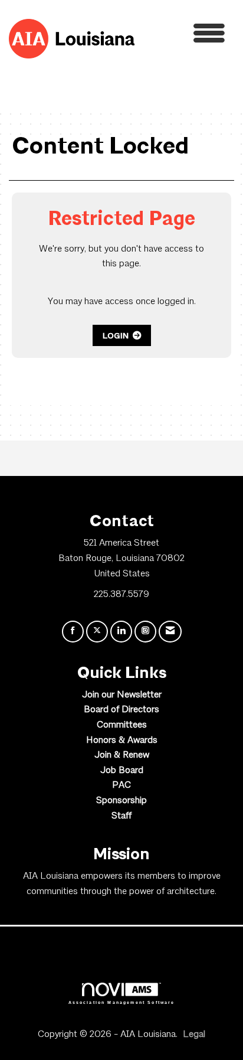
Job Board (121, 770)
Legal (194, 1034)
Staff (121, 816)
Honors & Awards (121, 740)
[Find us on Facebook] (73, 631)
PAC (121, 785)
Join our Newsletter (122, 695)
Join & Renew (121, 755)
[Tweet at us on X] (97, 631)
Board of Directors (121, 710)
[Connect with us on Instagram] (145, 631)
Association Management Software (121, 1002)
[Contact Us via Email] (170, 631)
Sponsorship (121, 800)
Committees (122, 725)
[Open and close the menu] (182, 36)
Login (116, 335)
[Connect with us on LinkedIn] (121, 631)
